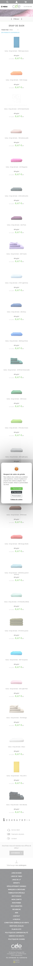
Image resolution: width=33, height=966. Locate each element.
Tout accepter (17, 488)
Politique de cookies (16, 499)
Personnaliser (16, 496)
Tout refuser (17, 492)
